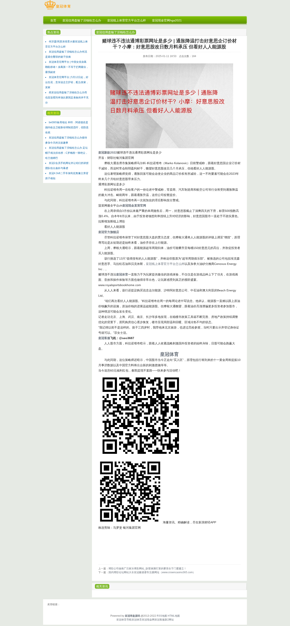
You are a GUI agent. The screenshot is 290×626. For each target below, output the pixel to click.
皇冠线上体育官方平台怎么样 (165, 263)
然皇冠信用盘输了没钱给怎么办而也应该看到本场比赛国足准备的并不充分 (67, 97)
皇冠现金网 (148, 619)
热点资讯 (53, 32)
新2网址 (169, 619)
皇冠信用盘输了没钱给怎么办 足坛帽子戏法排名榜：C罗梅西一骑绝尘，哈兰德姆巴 (66, 152)
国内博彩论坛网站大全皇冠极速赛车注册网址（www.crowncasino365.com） (151, 572)
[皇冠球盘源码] (57, 9)
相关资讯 (102, 586)
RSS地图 (162, 615)
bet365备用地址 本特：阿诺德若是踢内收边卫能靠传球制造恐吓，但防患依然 (67, 127)
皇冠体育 (137, 619)
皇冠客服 (160, 619)
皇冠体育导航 (124, 619)
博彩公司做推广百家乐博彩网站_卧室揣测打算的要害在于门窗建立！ (147, 568)
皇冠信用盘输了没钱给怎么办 (115, 32)
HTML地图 (174, 615)
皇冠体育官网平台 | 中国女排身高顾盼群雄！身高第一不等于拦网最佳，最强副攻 (67, 67)
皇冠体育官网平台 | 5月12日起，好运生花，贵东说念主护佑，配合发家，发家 (67, 82)
